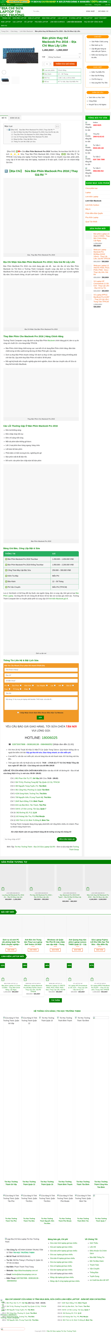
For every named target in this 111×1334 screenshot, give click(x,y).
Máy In (88, 209)
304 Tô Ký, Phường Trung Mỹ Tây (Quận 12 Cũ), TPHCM (37, 782)
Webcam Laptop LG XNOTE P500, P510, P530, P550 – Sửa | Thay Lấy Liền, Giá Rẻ (55, 987)
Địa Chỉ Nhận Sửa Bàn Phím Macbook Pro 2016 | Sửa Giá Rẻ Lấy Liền (36, 132)
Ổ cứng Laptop (75, 18)
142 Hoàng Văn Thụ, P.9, (30, 816)
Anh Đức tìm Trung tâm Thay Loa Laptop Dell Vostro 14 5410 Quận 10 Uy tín (33, 943)
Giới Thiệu (88, 5)
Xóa (80, 53)
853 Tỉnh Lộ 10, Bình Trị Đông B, (32, 820)
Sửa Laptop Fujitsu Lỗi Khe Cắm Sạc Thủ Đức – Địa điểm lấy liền (99, 943)
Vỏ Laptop (28, 22)
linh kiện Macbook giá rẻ (58, 599)
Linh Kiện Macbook (74, 22)
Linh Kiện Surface (57, 22)
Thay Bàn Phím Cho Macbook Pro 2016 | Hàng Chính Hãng (32, 134)
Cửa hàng (14, 31)
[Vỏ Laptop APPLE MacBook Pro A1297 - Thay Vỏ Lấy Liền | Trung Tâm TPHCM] (100, 971)
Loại (43, 57)
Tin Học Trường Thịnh (23, 847)
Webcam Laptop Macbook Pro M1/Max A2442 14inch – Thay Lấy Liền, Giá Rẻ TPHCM (33, 988)
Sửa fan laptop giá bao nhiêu (61, 1270)
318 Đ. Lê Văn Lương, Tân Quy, (30, 809)
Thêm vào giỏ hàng (65, 64)
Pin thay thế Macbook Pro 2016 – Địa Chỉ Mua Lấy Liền (41, 896)
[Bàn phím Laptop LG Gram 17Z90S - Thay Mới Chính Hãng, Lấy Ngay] (11, 971)
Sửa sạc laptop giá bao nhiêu (61, 1254)
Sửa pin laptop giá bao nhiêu (61, 1247)
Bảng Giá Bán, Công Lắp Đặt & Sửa (25, 139)
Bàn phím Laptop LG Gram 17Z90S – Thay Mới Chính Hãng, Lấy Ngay (11, 987)
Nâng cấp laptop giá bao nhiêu (62, 1277)
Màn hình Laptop (19, 18)
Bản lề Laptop (34, 18)
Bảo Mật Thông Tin (97, 1257)
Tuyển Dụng (94, 1276)
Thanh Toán (94, 1265)
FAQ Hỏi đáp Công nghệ (93, 22)
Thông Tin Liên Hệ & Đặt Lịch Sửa (24, 141)
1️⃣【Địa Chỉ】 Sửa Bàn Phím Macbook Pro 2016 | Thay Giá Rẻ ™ (31, 130)
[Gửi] (81, 11)
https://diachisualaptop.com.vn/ (26, 1270)
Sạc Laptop (17, 22)
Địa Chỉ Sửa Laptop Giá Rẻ (44, 847)
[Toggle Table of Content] (56, 126)
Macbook (51, 340)
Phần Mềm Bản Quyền (94, 213)
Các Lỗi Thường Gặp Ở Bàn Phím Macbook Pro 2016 (31, 137)
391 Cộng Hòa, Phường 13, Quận (32, 790)
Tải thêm (55, 1000)
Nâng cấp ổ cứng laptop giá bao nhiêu (65, 1281)
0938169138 (33, 744)
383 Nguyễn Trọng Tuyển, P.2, (30, 786)
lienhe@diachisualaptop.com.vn (24, 1274)
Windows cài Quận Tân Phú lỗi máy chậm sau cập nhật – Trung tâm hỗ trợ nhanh (55, 943)
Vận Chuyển (94, 1269)
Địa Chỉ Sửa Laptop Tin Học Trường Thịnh (61, 1331)
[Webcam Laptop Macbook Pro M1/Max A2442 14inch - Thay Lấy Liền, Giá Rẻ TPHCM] (33, 971)
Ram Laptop (6, 22)
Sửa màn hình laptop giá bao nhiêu (63, 1243)
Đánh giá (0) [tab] (14, 118)
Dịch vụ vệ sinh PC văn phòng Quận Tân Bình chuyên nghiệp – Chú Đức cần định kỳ (11, 943)
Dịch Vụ (4, 25)
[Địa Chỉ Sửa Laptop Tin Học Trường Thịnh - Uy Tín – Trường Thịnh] (14, 11)
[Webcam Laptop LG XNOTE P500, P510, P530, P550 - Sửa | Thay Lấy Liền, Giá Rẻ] (55, 971)
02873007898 (18, 744)
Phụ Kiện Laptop (41, 22)
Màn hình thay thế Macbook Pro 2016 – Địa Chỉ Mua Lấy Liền (98, 896)
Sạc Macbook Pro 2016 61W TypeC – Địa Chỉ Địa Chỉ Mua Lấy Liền (69, 897)
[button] (90, 11)
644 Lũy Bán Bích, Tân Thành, (30, 805)
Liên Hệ (107, 5)
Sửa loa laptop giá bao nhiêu (61, 1262)
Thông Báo (97, 5)
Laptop (88, 192)
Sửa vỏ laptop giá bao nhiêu (61, 1266)
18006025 (49, 738)
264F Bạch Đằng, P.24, (29, 801)
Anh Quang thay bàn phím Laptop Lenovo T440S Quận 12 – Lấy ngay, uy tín (77, 943)
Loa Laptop (62, 18)
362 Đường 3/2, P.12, (26, 813)
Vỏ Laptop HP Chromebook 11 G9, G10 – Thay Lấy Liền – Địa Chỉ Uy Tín (77, 987)
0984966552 (47, 744)
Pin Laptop (88, 18)
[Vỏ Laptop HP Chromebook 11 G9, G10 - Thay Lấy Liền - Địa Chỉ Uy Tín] (78, 971)
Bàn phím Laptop (49, 18)
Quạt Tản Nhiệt (101, 18)
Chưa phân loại (91, 188)
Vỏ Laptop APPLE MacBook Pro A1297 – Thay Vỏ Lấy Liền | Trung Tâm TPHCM (100, 987)
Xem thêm (11, 950)
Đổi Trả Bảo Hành (97, 1261)
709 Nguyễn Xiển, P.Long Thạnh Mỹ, (33, 797)
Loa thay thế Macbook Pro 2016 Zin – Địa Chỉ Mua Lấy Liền (13, 896)
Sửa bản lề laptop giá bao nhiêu (62, 1258)
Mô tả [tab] (4, 118)
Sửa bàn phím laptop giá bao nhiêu (63, 1251)
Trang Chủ (6, 18)
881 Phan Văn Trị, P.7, (27, 778)
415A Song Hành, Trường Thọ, (31, 794)
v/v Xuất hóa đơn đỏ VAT (99, 1280)
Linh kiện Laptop (91, 197)
